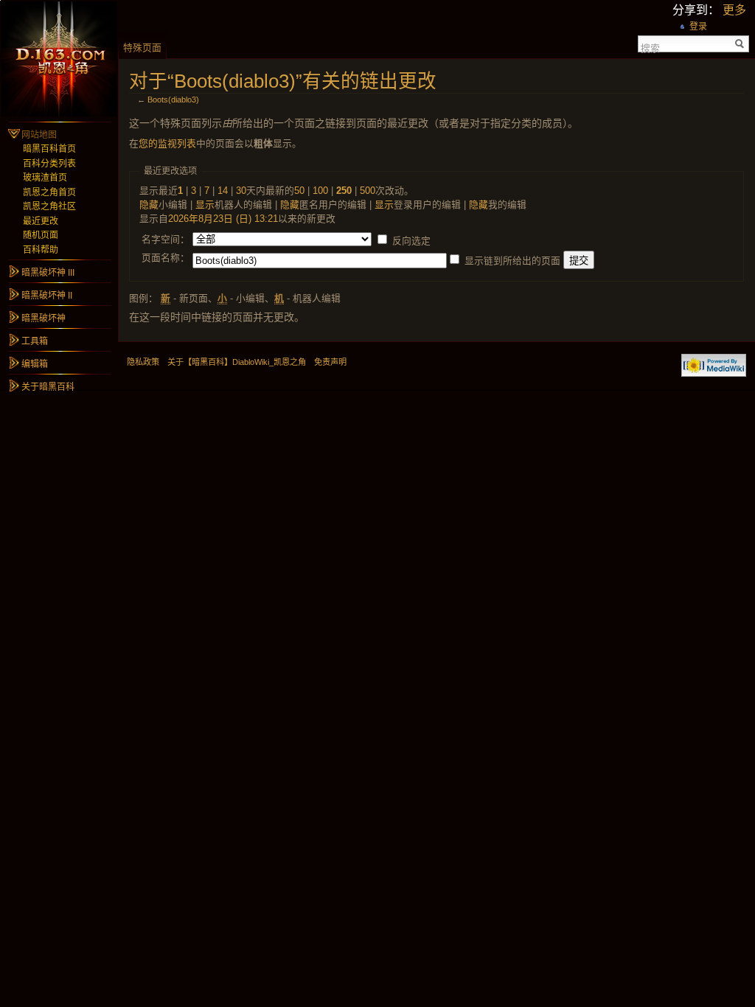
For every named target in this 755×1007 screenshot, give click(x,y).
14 (223, 190)
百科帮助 (40, 250)
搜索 (650, 47)
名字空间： (165, 239)
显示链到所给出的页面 (512, 260)
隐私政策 (143, 362)
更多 (734, 10)
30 (241, 190)
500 (367, 190)
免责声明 (330, 362)
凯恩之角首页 (49, 192)
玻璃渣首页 (45, 178)
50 (299, 190)
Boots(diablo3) (173, 99)
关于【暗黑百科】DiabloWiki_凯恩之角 (236, 362)
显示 (205, 204)
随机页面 (40, 235)
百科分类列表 (49, 163)
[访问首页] (59, 59)
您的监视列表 (167, 143)
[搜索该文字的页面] (739, 43)
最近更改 (40, 221)
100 (320, 190)
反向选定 (411, 240)
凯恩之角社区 (49, 206)
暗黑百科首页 (49, 149)
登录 (698, 26)
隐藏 (149, 204)
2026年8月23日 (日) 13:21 (223, 218)
